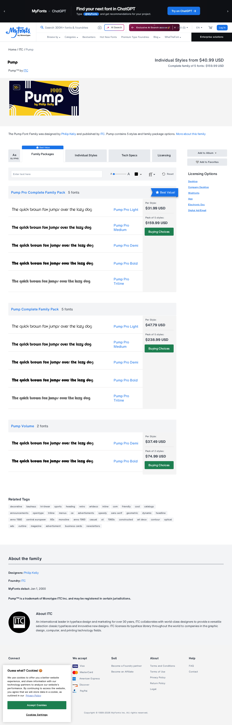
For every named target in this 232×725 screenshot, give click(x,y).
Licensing (164, 155)
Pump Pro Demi (126, 245)
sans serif (116, 513)
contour (155, 519)
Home (12, 49)
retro (82, 506)
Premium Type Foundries (135, 37)
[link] (41, 27)
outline (22, 526)
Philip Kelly (68, 134)
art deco (142, 519)
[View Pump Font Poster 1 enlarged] (44, 98)
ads (12, 526)
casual (93, 519)
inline (105, 506)
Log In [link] (222, 27)
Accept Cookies (37, 705)
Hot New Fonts (108, 37)
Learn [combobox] (163, 27)
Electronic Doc (196, 204)
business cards (73, 526)
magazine (36, 526)
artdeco (93, 506)
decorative (16, 506)
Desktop (193, 181)
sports (58, 506)
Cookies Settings (37, 714)
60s (52, 519)
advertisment (53, 526)
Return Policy (157, 683)
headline (161, 513)
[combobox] (81, 27)
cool (137, 506)
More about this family (191, 134)
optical (168, 519)
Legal (153, 689)
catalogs (149, 506)
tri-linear (45, 506)
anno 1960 (79, 519)
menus (63, 513)
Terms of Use (157, 671)
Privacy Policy (157, 677)
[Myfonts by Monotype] (18, 32)
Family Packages (42, 154)
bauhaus (31, 506)
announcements (19, 513)
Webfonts (193, 193)
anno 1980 (16, 519)
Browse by (52, 37)
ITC (21, 49)
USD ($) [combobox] (181, 27)
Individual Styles (86, 155)
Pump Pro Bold (126, 263)
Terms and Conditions (162, 666)
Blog (156, 37)
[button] (4, 11)
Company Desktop (198, 187)
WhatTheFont (172, 37)
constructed (126, 519)
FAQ (191, 666)
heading (70, 506)
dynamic (147, 513)
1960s (111, 519)
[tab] (14, 155)
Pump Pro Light (126, 209)
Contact (193, 671)
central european (36, 519)
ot (102, 519)
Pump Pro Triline (121, 281)
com (115, 506)
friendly (126, 506)
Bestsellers (89, 37)
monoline (64, 519)
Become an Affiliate (122, 671)
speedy (102, 513)
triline (51, 513)
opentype (38, 513)
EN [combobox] (198, 27)
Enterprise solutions (211, 37)
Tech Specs (129, 155)
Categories (70, 37)
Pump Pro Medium (121, 227)
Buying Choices (159, 231)
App (190, 198)
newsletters (93, 526)
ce (72, 513)
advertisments (86, 513)
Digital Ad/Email (197, 210)
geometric (132, 513)
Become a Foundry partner (126, 666)
